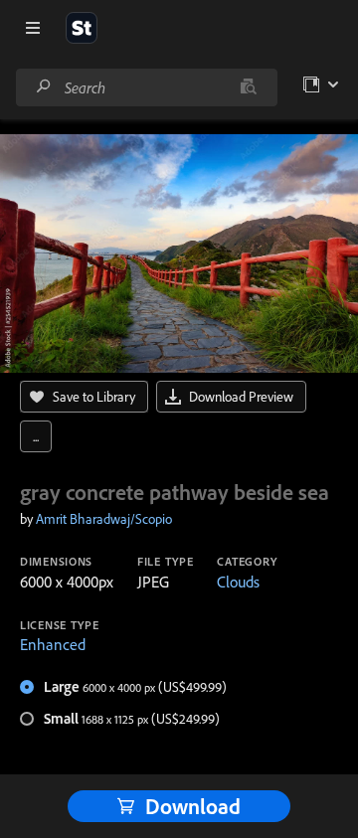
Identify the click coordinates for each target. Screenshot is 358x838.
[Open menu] (33, 28)
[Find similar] (248, 87)
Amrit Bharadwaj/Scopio (104, 519)
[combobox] (146, 87)
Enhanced (53, 644)
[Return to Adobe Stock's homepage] (81, 28)
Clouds (238, 581)
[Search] (44, 87)
